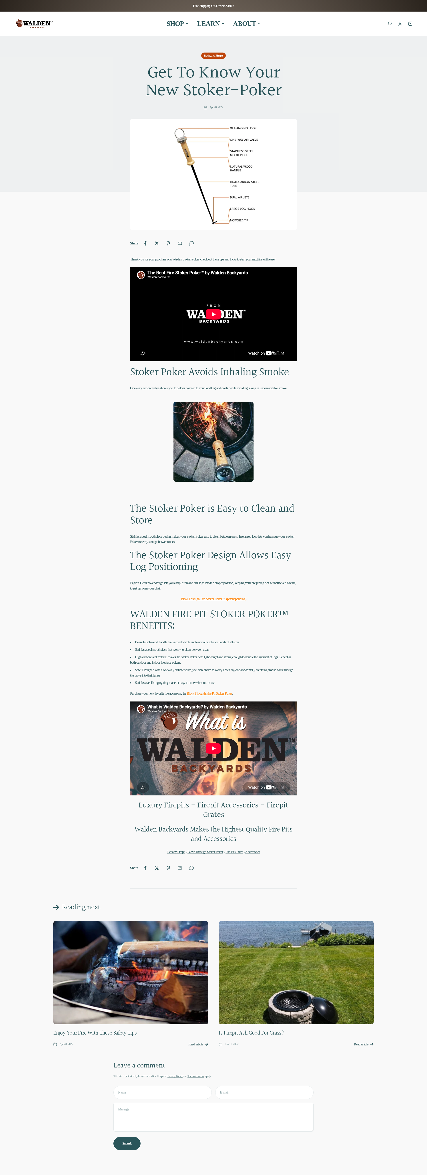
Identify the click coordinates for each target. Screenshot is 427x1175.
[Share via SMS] (191, 243)
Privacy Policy (175, 1076)
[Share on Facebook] (145, 243)
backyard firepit (213, 55)
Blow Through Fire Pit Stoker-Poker (209, 693)
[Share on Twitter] (156, 243)
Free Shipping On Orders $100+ (213, 6)
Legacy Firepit (176, 852)
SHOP (175, 23)
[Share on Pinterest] (168, 243)
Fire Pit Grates (234, 852)
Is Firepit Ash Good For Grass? (251, 1033)
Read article (195, 1044)
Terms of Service (195, 1076)
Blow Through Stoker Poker (205, 852)
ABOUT (244, 23)
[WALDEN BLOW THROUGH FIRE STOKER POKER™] (213, 442)
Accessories (252, 852)
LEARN (208, 23)
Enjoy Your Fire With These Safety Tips (95, 1033)
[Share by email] (179, 243)
